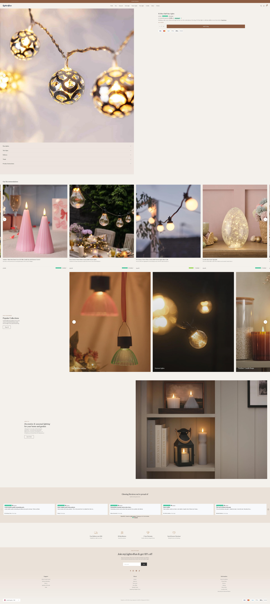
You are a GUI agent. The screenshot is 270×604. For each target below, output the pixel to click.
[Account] (264, 5)
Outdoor (158, 5)
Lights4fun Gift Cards (46, 585)
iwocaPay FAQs (224, 589)
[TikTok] (139, 570)
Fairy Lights (141, 5)
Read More (223, 20)
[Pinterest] (136, 570)
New (116, 5)
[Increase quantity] (164, 26)
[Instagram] (133, 570)
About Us (135, 581)
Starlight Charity (135, 587)
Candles (147, 5)
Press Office (135, 585)
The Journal (135, 583)
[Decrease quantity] (159, 26)
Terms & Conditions (224, 579)
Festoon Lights (134, 5)
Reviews (224, 583)
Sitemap (224, 585)
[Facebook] (130, 570)
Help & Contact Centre (46, 579)
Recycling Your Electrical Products (224, 591)
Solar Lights (127, 5)
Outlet (111, 5)
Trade (46, 587)
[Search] (261, 5)
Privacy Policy (224, 581)
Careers (134, 579)
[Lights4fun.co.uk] (7, 6)
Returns (46, 583)
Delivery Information (46, 581)
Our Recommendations (10, 182)
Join (144, 564)
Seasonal (121, 5)
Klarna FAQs (224, 587)
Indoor (152, 5)
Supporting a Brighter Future (135, 589)
